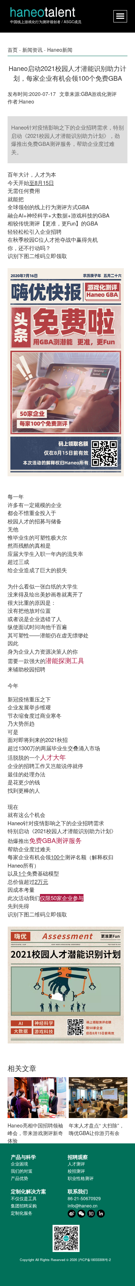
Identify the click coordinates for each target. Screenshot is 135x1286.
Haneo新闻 (59, 49)
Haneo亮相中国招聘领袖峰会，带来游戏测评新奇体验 (35, 1133)
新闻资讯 (32, 49)
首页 (13, 49)
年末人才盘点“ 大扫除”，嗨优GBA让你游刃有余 (96, 1129)
